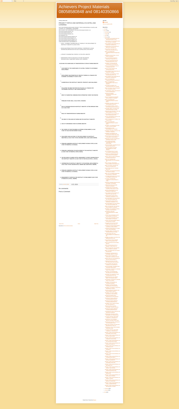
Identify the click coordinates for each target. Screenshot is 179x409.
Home (79, 223)
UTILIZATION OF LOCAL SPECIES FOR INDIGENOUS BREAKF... (112, 312)
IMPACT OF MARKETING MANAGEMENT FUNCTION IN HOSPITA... (111, 82)
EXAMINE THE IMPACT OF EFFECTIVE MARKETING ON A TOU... (112, 238)
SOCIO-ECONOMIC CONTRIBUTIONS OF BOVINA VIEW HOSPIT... (112, 267)
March (106, 37)
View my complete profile (107, 24)
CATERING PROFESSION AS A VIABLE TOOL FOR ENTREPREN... (112, 229)
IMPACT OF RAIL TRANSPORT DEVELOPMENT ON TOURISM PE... (112, 163)
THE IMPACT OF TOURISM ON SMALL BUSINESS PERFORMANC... (112, 209)
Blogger (94, 400)
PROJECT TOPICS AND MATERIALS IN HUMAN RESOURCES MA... (112, 370)
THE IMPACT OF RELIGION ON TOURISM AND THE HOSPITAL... (112, 64)
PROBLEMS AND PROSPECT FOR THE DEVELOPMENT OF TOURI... (112, 112)
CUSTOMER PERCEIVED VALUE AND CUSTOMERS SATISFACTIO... (112, 177)
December (107, 32)
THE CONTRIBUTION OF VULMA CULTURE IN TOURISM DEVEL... (112, 152)
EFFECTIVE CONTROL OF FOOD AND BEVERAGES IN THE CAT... (112, 325)
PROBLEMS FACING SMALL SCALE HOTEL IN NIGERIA (112, 56)
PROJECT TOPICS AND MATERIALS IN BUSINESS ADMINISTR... (112, 359)
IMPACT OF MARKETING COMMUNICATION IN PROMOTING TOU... (112, 52)
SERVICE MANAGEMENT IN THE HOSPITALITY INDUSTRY (111, 191)
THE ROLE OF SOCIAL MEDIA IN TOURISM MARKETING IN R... (111, 299)
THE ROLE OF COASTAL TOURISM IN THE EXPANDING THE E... (112, 322)
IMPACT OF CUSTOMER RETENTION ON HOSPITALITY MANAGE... (112, 174)
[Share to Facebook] (76, 184)
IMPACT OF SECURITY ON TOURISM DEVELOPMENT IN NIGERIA (112, 207)
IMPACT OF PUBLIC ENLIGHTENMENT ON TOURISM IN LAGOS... (112, 89)
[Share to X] (74, 184)
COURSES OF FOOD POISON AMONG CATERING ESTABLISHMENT (112, 226)
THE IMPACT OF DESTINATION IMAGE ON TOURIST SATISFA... (112, 171)
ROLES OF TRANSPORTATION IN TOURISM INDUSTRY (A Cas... (111, 61)
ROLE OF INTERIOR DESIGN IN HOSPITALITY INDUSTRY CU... (111, 58)
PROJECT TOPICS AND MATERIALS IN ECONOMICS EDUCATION (112, 333)
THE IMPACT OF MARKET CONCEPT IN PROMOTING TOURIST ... (112, 288)
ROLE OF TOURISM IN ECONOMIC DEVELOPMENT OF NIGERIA (111, 98)
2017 (105, 30)
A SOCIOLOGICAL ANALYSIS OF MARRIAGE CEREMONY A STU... (112, 196)
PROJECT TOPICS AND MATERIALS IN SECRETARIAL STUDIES (112, 386)
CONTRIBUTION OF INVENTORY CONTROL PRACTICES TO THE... (112, 188)
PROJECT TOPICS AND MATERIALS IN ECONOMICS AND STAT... (112, 362)
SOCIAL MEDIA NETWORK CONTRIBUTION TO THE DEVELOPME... (110, 142)
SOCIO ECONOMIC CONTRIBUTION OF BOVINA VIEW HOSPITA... (112, 146)
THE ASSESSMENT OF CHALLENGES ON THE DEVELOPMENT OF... (112, 199)
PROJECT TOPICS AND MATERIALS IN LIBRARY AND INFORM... (112, 367)
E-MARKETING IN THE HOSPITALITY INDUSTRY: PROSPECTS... (112, 47)
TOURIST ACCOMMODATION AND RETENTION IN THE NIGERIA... (111, 154)
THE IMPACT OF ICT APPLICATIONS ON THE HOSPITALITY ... (112, 304)
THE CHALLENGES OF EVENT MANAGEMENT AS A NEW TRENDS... (111, 148)
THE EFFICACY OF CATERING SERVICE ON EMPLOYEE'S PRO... (112, 320)
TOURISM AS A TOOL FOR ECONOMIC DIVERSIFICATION (112, 328)
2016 (105, 392)
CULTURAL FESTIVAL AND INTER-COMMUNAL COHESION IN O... (111, 317)
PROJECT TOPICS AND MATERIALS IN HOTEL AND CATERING (112, 375)
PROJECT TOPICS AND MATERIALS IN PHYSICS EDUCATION (112, 336)
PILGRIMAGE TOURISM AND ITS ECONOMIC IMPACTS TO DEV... (111, 254)
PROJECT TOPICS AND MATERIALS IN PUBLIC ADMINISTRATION (112, 383)
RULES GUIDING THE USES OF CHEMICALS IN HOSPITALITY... (111, 264)
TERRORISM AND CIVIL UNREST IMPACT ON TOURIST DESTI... (111, 278)
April (106, 35)
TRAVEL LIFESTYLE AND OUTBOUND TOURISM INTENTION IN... (112, 157)
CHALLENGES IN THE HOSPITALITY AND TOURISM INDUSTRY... (112, 114)
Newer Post (61, 223)
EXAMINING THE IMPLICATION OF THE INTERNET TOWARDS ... (112, 131)
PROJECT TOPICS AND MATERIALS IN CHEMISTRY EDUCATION (112, 338)
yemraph (106, 22)
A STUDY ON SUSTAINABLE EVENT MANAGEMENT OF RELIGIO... (112, 216)
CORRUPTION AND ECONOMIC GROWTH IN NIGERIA (111, 186)
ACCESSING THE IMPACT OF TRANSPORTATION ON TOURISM (112, 86)
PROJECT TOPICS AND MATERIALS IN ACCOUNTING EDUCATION (112, 341)
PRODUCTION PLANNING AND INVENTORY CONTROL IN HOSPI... (112, 256)
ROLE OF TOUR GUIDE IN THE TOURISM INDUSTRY (111, 69)
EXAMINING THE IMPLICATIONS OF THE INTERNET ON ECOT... (112, 104)
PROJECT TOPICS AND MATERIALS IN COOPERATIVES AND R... (112, 357)
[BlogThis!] (73, 184)
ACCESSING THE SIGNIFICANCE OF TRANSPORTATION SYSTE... (112, 39)
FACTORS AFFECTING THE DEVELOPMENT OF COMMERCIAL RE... (112, 234)
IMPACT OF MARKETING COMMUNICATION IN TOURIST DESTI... (111, 100)
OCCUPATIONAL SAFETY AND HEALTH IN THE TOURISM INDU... (112, 91)
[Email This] (72, 184)
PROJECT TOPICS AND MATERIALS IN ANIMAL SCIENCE (112, 378)
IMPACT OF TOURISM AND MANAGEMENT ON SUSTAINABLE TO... (112, 160)
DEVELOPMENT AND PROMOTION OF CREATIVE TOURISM (112, 72)
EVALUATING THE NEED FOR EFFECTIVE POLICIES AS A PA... (111, 50)
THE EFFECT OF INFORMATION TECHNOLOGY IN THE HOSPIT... (112, 272)
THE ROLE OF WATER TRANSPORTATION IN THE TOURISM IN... (110, 94)
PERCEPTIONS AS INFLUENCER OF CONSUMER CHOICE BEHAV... (112, 137)
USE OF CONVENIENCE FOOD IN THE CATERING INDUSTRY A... (112, 117)
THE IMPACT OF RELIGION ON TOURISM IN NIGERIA (111, 283)
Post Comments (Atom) (68, 225)
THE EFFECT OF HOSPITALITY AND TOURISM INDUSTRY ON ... (112, 74)
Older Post (96, 223)
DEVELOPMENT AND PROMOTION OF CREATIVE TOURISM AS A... (112, 44)
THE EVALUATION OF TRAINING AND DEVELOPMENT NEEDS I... (112, 291)
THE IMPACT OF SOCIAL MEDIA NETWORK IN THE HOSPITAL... (111, 293)
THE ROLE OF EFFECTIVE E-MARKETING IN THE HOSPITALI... (112, 296)
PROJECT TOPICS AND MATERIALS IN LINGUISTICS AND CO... (112, 344)
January (106, 390)
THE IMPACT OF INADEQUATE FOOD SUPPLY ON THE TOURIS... (112, 126)
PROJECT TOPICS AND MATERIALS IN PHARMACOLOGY (112, 346)
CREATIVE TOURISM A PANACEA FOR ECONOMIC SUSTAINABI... (112, 183)
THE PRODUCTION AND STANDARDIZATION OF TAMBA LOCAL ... (111, 212)
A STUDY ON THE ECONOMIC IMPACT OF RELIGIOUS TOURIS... (112, 221)
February (107, 388)
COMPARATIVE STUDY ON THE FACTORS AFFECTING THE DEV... (112, 262)
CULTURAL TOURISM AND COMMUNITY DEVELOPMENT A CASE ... (111, 179)
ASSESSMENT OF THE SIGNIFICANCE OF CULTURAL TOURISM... (112, 42)
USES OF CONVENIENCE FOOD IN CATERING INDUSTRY (112, 66)
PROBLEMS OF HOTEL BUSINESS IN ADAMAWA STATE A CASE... (112, 139)
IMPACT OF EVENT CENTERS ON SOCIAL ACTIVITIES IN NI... (111, 166)
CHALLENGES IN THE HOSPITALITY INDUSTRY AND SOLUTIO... (112, 194)
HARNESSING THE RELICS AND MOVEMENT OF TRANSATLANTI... (112, 315)
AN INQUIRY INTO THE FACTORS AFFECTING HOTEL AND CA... (111, 224)
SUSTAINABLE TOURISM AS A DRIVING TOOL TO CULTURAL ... (112, 270)
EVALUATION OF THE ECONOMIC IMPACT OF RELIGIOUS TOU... (111, 240)
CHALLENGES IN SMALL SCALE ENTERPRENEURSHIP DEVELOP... (112, 106)
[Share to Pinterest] (77, 184)
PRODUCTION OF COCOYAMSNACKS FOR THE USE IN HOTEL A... (112, 259)
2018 (105, 29)
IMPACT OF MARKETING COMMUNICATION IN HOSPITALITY (112, 80)
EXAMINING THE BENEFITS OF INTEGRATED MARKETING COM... (112, 134)
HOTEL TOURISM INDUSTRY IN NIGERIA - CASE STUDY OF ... (111, 246)
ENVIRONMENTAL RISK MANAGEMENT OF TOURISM (111, 129)
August (106, 33)
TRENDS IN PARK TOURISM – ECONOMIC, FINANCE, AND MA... (112, 307)
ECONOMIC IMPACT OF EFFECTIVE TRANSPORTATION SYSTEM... (112, 109)
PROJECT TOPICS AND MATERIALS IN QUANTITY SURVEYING (112, 381)
